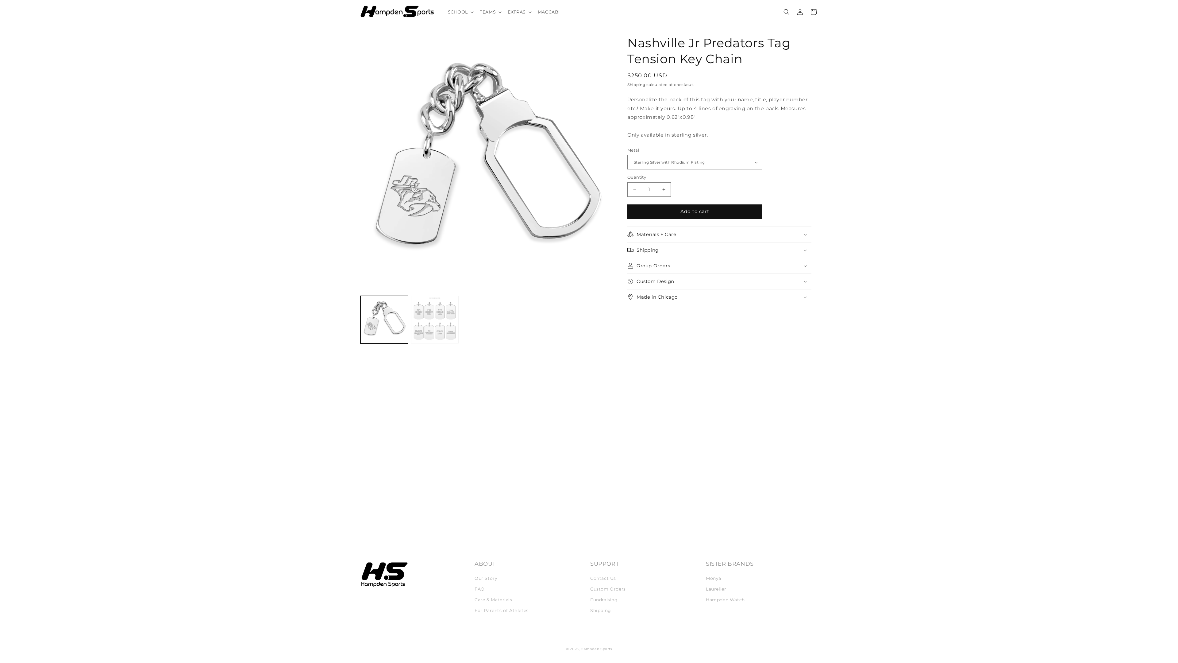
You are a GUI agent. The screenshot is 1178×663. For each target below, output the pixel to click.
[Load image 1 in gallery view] (384, 319)
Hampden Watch (725, 600)
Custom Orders (608, 589)
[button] (460, 12)
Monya (713, 578)
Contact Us (603, 578)
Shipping (636, 84)
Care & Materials (493, 600)
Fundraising (604, 600)
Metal (633, 150)
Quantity (636, 177)
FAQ (480, 589)
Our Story (486, 578)
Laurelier (716, 589)
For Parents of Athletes (502, 610)
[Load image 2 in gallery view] (435, 319)
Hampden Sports (596, 649)
